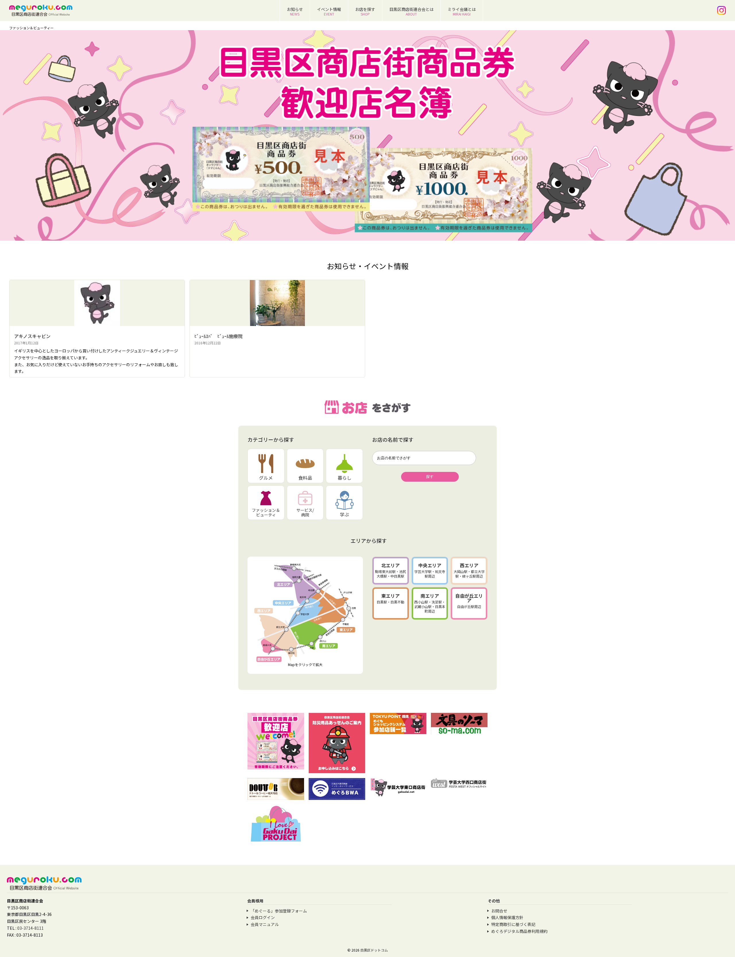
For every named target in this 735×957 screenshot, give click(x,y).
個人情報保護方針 (507, 917)
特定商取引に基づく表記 (513, 924)
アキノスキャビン (32, 336)
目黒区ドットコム (374, 950)
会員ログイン (263, 917)
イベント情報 (329, 11)
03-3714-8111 (30, 928)
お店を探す (365, 11)
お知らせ (295, 11)
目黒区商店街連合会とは (411, 11)
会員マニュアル (265, 924)
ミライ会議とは (462, 11)
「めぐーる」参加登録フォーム (279, 911)
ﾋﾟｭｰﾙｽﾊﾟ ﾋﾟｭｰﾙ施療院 (218, 336)
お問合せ (499, 911)
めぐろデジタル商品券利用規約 (519, 931)
